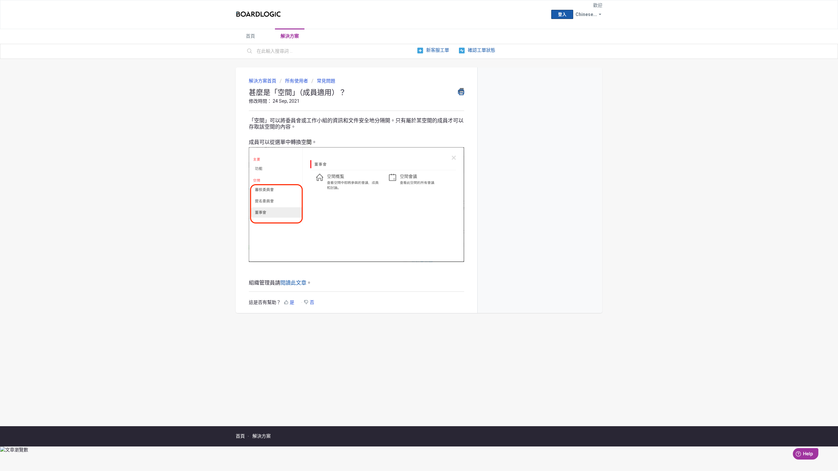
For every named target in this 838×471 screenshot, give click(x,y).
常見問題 (326, 80)
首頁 (250, 36)
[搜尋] (249, 51)
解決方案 (290, 36)
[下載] (407, 152)
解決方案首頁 (263, 80)
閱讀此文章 (293, 283)
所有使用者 (296, 80)
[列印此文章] (461, 91)
